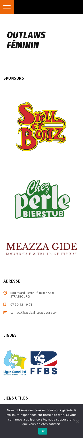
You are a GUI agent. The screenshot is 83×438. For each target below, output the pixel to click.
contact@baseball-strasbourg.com (34, 312)
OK (43, 431)
